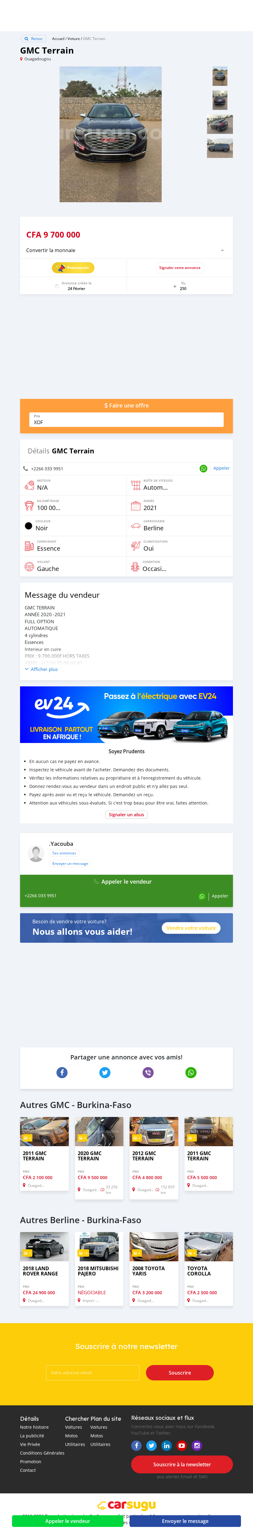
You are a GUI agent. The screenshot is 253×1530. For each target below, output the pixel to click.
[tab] (126, 250)
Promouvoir (78, 267)
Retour (36, 38)
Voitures (73, 1427)
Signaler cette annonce (180, 267)
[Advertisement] (126, 350)
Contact (28, 1470)
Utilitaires (75, 1444)
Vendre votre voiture (191, 928)
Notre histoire (34, 1427)
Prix (37, 416)
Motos (71, 1436)
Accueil (58, 38)
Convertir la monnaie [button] (50, 250)
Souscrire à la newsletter (182, 1464)
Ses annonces (64, 852)
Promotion (30, 1461)
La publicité (32, 1436)
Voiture (74, 38)
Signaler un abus (126, 814)
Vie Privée (30, 1444)
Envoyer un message (70, 863)
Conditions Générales (42, 1453)
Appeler (222, 468)
